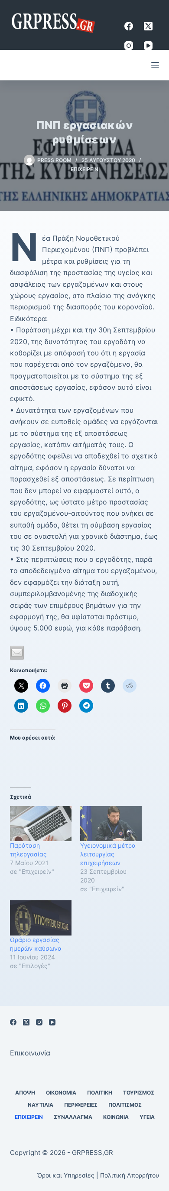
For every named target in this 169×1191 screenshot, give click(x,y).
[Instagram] (128, 45)
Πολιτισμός (125, 1104)
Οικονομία (61, 1092)
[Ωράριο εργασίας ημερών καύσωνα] (41, 918)
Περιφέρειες (81, 1104)
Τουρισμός (138, 1092)
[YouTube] (148, 45)
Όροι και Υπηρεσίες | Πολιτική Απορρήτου (98, 1175)
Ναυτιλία (40, 1104)
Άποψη (25, 1092)
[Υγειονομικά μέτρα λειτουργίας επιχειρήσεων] (111, 823)
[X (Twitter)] (148, 26)
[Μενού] (155, 65)
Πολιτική (99, 1092)
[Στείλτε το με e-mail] (17, 653)
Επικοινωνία (30, 1052)
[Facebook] (128, 26)
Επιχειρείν (84, 169)
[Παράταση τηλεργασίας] (41, 823)
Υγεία (147, 1117)
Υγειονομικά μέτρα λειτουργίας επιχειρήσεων (108, 854)
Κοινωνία (116, 1117)
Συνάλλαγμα (73, 1117)
